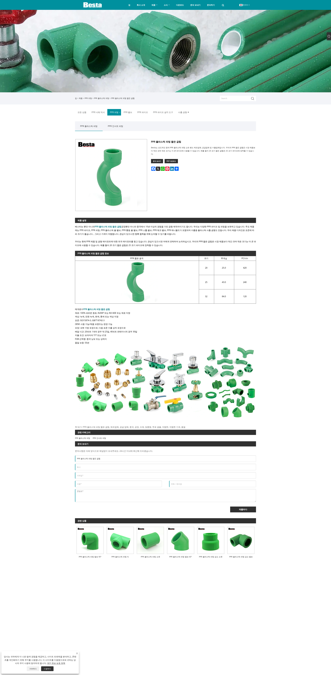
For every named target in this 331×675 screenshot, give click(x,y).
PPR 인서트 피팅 (115, 126)
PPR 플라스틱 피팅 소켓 (150, 556)
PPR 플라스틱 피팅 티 (120, 556)
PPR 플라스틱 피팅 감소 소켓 (210, 556)
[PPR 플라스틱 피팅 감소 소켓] (211, 539)
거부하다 (33, 668)
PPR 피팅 (88, 98)
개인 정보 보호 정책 (56, 663)
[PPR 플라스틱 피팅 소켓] (150, 539)
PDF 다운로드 (171, 161)
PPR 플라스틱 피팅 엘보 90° (90, 556)
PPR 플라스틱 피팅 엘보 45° (180, 556)
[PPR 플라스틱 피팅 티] (120, 539)
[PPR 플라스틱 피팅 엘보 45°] (181, 539)
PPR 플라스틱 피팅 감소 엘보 (241, 556)
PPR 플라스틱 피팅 (101, 98)
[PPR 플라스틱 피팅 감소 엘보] (241, 539)
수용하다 (47, 668)
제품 (80, 98)
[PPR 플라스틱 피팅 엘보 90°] (90, 539)
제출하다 (243, 509)
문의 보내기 (157, 161)
